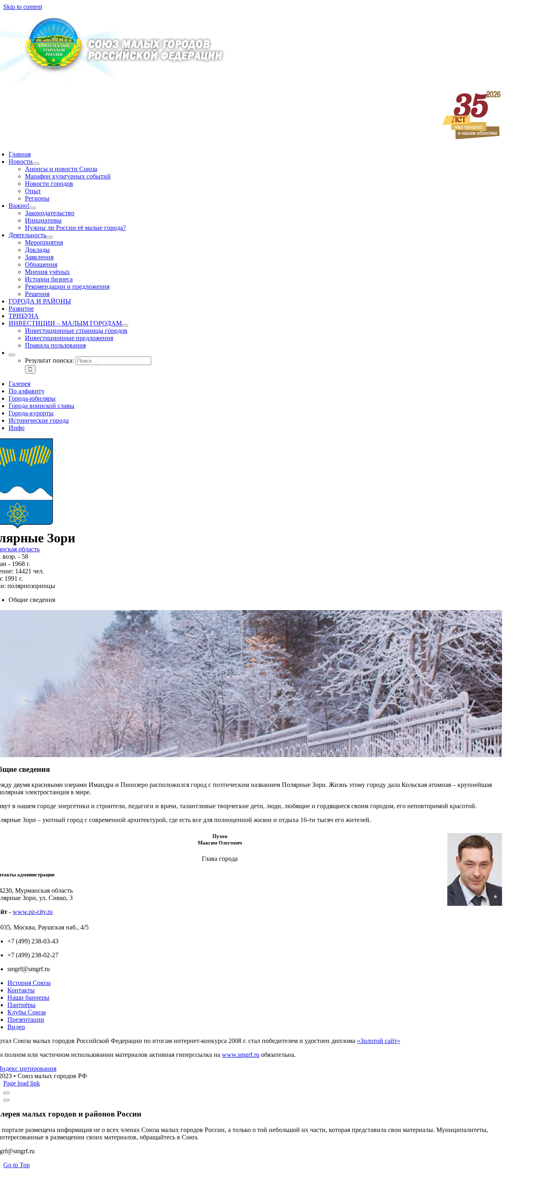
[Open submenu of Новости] (36, 164)
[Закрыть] (6, 1093)
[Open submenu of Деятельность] (49, 237)
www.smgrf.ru (240, 1054)
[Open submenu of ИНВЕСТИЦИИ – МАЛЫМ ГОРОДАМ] (125, 325)
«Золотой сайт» (378, 1040)
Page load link (21, 1083)
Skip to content (22, 6)
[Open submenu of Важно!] (32, 208)
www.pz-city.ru (33, 911)
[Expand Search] (12, 355)
